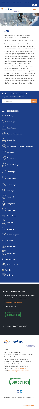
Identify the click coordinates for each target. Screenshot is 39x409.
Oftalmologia (11, 216)
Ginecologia (11, 172)
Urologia (8, 270)
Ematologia (11, 140)
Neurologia (10, 197)
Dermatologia (11, 128)
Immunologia (11, 178)
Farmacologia (11, 158)
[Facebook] (33, 5)
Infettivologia (11, 185)
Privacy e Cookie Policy (29, 405)
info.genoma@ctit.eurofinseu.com (10, 2)
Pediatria (10, 241)
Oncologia (10, 222)
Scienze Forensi (10, 259)
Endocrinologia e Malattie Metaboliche (20, 147)
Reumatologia (11, 253)
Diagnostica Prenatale (14, 134)
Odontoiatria (11, 210)
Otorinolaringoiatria (13, 235)
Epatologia (10, 152)
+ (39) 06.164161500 (20, 368)
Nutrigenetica (11, 204)
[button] (34, 10)
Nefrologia (10, 191)
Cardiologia (11, 122)
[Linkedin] (36, 5)
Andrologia (11, 116)
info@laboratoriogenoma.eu (12, 302)
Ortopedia (10, 229)
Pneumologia (11, 246)
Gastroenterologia (13, 165)
